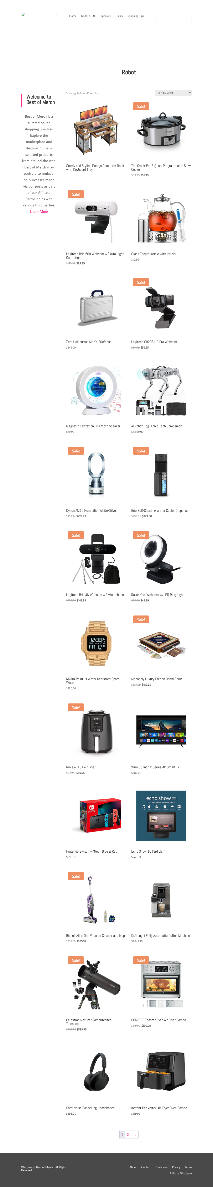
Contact (146, 1167)
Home (73, 16)
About (133, 1167)
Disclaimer (161, 1167)
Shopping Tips (136, 16)
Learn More (39, 211)
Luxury (119, 16)
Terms (188, 1167)
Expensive (105, 16)
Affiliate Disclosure (181, 1173)
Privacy (176, 1167)
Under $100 (88, 16)
